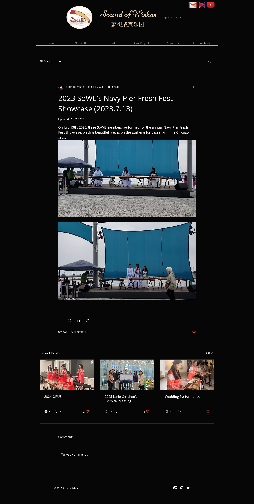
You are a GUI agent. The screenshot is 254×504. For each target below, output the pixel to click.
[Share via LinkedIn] (78, 320)
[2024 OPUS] (67, 375)
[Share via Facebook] (60, 320)
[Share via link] (87, 320)
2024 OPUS (53, 396)
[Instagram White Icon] (182, 488)
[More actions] (193, 86)
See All (210, 352)
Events (61, 61)
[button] (209, 61)
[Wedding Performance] (187, 375)
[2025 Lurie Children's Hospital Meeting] (127, 375)
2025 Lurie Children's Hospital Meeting (121, 398)
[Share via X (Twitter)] (69, 320)
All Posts (45, 61)
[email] (175, 488)
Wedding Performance (182, 396)
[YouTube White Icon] (188, 488)
